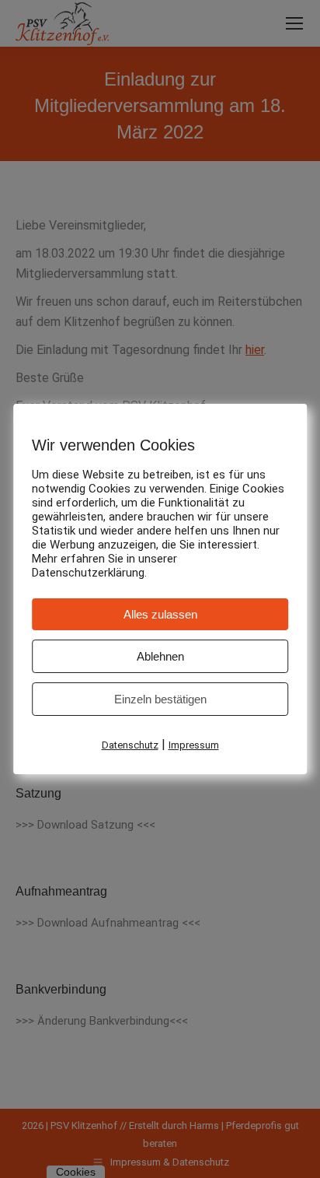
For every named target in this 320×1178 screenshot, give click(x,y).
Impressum (194, 745)
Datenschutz (130, 745)
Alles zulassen (160, 614)
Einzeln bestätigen (160, 699)
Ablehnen (160, 656)
